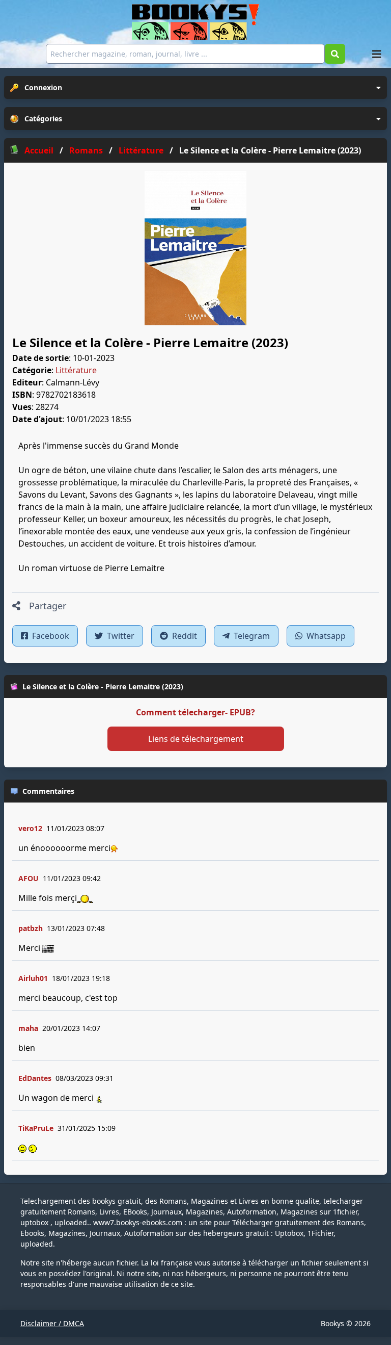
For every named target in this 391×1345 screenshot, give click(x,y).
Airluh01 (33, 978)
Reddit (183, 635)
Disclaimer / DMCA (52, 1323)
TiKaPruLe (35, 1128)
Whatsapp (325, 635)
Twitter (119, 635)
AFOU (28, 878)
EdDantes (34, 1078)
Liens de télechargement (195, 738)
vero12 (30, 828)
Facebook (49, 635)
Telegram (251, 635)
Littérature (76, 370)
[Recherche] (335, 54)
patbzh (30, 928)
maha (28, 1028)
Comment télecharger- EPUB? (195, 712)
